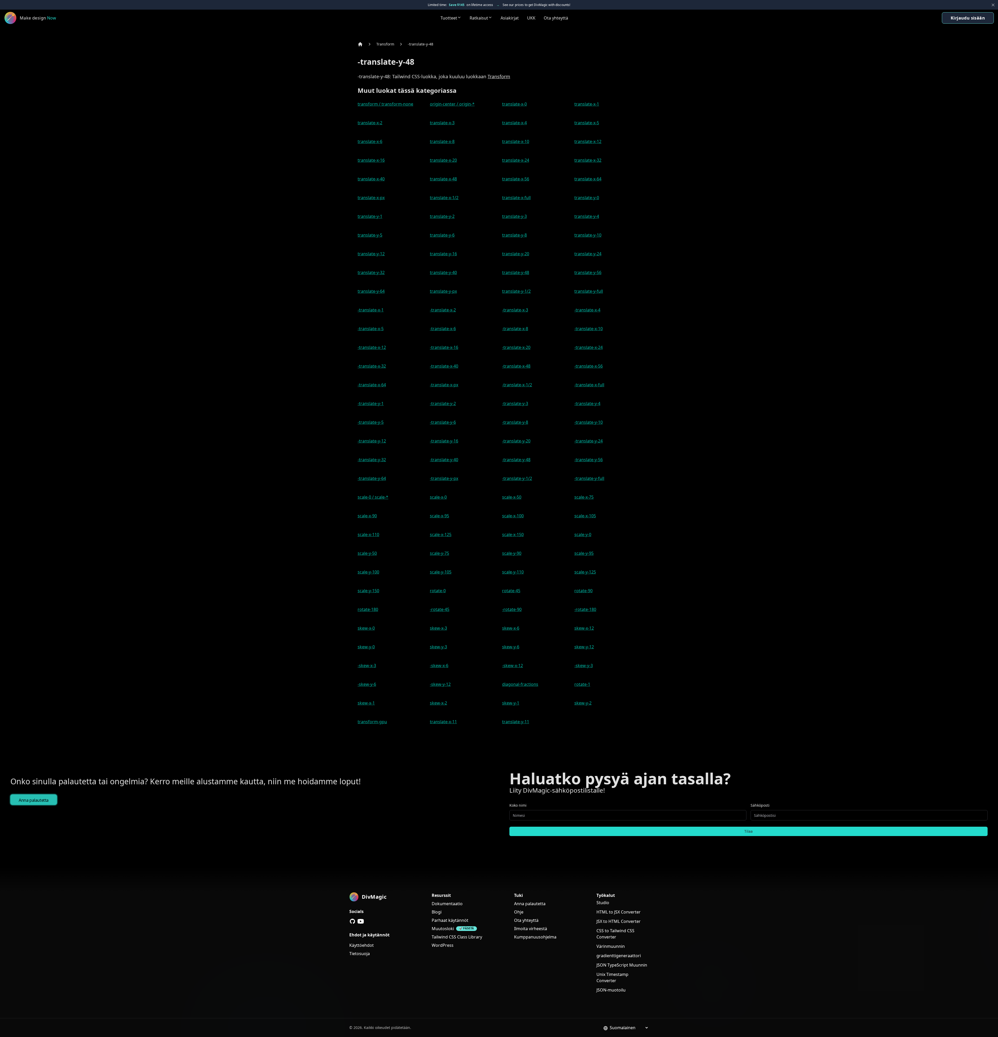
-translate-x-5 (371, 328)
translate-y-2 (442, 216)
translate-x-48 (443, 179)
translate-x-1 (586, 104)
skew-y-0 (366, 647)
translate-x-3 (442, 123)
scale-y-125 (585, 572)
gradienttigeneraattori (618, 955)
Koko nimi (518, 805)
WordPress (443, 945)
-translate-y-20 (516, 441)
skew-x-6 (510, 628)
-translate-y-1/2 (517, 478)
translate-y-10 (587, 235)
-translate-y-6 (443, 422)
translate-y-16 (443, 254)
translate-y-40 (443, 272)
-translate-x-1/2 (517, 385)
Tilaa (748, 831)
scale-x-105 (585, 516)
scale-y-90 (511, 553)
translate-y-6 (442, 235)
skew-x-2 (438, 703)
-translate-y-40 (444, 459)
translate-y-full (588, 291)
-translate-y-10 (588, 422)
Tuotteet (449, 18)
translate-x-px (371, 197)
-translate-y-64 (372, 478)
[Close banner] (993, 5)
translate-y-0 (586, 197)
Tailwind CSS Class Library (457, 937)
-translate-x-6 (443, 328)
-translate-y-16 (444, 441)
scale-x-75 (584, 497)
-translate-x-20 (516, 347)
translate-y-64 (371, 291)
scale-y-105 (440, 572)
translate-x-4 (514, 123)
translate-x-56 (515, 179)
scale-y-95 (584, 553)
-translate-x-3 (515, 310)
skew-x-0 (366, 628)
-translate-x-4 (587, 310)
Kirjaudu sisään (968, 18)
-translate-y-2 (443, 403)
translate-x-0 (514, 104)
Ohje (518, 912)
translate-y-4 (586, 216)
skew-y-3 (438, 647)
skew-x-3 (438, 628)
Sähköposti (760, 805)
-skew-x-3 (367, 665)
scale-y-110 (513, 572)
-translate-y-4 (587, 403)
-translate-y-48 (420, 44)
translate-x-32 (587, 160)
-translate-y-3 (515, 403)
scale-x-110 (368, 534)
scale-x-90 (367, 516)
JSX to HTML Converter (618, 921)
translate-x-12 (587, 141)
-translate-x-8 (515, 328)
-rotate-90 (512, 609)
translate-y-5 (370, 235)
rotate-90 (583, 590)
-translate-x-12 (372, 347)
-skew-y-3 (583, 665)
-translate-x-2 (443, 310)
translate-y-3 (514, 216)
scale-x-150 (513, 534)
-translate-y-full (589, 478)
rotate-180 (368, 609)
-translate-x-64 (372, 385)
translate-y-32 (371, 272)
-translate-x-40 (444, 366)
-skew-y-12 (440, 684)
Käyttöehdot (361, 945)
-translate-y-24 (588, 441)
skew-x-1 (366, 703)
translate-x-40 (371, 179)
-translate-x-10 (588, 328)
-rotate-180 (585, 609)
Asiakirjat (510, 18)
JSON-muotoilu (611, 990)
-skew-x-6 (439, 665)
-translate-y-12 (372, 441)
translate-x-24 (515, 160)
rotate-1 (582, 684)
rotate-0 (438, 590)
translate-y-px (443, 291)
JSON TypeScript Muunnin (621, 965)
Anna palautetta (34, 800)
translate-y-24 (587, 254)
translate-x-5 (586, 123)
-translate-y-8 (515, 422)
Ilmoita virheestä (530, 928)
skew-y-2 (583, 703)
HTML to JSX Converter (618, 912)
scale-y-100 (368, 572)
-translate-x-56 (588, 366)
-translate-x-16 (444, 347)
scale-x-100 (513, 516)
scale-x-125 (440, 534)
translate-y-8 (514, 235)
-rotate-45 (439, 609)
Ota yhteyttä (556, 18)
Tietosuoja (359, 953)
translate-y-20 (515, 254)
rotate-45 (511, 590)
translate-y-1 (370, 216)
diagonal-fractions (520, 684)
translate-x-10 (515, 141)
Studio (602, 902)
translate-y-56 (587, 272)
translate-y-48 (515, 272)
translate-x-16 (371, 160)
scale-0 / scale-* (373, 497)
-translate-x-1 (371, 310)
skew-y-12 (584, 647)
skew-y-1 (510, 703)
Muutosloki (443, 928)
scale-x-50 (511, 497)
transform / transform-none (385, 104)
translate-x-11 (443, 722)
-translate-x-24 (588, 347)
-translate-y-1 (371, 403)
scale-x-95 (439, 516)
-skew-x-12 (512, 665)
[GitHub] (352, 921)
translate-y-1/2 (516, 291)
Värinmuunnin (610, 946)
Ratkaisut (479, 18)
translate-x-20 (443, 160)
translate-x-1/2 (444, 197)
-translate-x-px (444, 385)
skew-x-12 (584, 628)
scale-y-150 (368, 590)
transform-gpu (372, 722)
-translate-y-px (444, 478)
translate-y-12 (371, 254)
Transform (385, 44)
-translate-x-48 (516, 366)
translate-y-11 (515, 722)
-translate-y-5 (371, 422)
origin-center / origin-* (452, 104)
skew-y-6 (510, 647)
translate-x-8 (442, 141)
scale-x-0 (438, 497)
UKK (531, 18)
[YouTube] (360, 921)
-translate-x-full (589, 385)
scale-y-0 (582, 534)
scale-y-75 (439, 553)
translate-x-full (516, 197)
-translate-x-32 (372, 366)
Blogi (437, 912)
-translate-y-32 (372, 459)
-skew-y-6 (367, 684)
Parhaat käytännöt (450, 920)
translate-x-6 (370, 141)
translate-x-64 (587, 179)
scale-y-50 (367, 553)
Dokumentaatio (447, 903)
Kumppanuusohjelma (535, 937)
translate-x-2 (370, 123)
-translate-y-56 (588, 459)
